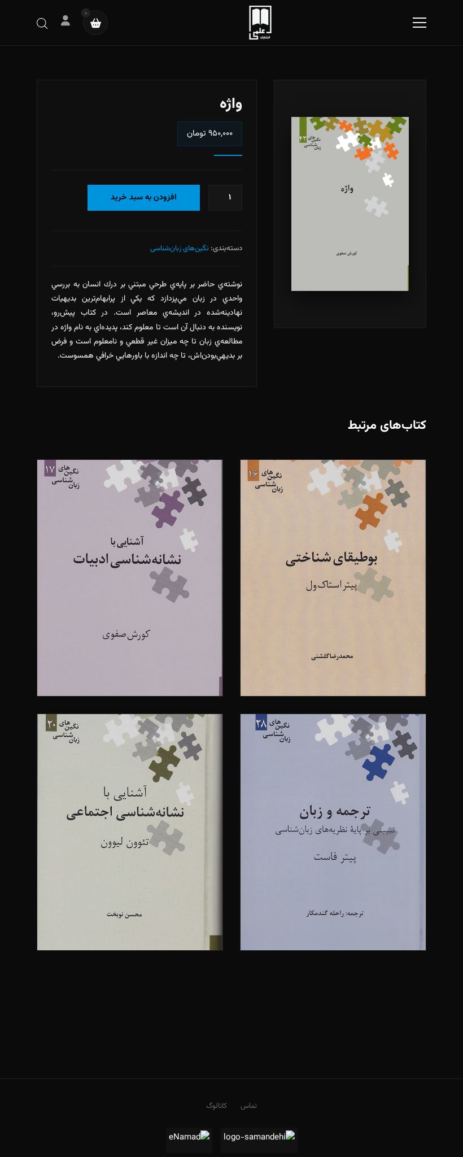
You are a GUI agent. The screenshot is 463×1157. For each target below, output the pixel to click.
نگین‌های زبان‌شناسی (179, 248)
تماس (249, 1106)
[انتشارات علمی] (260, 23)
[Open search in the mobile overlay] (42, 23)
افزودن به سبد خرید (144, 198)
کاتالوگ (216, 1106)
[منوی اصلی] (419, 23)
